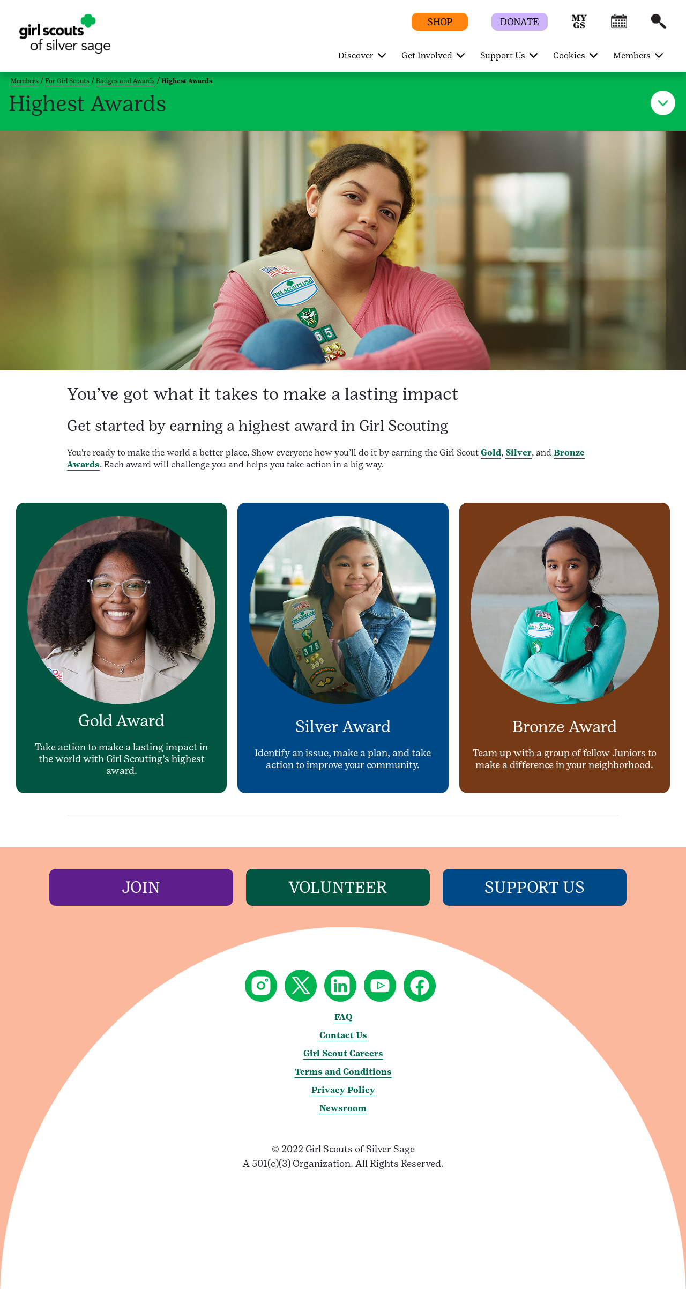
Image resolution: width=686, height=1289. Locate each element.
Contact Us (343, 1035)
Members (25, 81)
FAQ (343, 1017)
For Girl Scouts (67, 81)
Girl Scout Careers (343, 1053)
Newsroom (343, 1108)
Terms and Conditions (343, 1072)
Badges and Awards (125, 81)
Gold (491, 453)
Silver (518, 453)
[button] (579, 26)
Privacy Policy (343, 1090)
